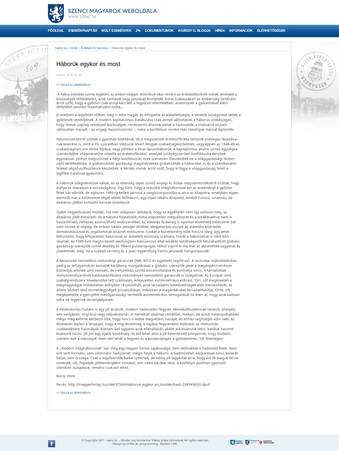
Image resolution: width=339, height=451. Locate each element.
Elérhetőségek (271, 30)
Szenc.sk (61, 48)
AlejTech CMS (168, 444)
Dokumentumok (159, 30)
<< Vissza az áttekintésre (73, 85)
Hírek (220, 30)
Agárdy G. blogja (194, 30)
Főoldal (56, 30)
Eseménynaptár (82, 30)
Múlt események (116, 30)
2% (138, 30)
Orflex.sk (132, 444)
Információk (241, 30)
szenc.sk (112, 440)
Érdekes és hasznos (94, 48)
